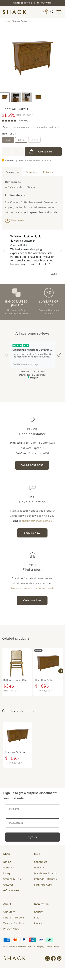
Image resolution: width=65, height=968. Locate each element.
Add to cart (45, 151)
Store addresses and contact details (32, 588)
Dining (7, 861)
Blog (36, 917)
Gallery (38, 911)
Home (7, 21)
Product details (12, 171)
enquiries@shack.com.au (37, 520)
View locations (32, 600)
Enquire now (32, 533)
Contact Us (40, 861)
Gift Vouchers (11, 890)
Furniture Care (43, 884)
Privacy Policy (11, 929)
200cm (34, 140)
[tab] (12, 171)
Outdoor (8, 884)
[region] (32, 251)
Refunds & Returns (45, 879)
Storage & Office (13, 879)
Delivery (39, 867)
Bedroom (8, 867)
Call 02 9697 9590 (32, 465)
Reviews (39, 923)
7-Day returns (47, 171)
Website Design (35, 947)
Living (6, 873)
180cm (21, 140)
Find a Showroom (13, 917)
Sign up (32, 837)
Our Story (9, 911)
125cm (7, 140)
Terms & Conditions (15, 923)
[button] (32, 120)
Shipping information (31, 171)
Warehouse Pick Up (45, 873)
